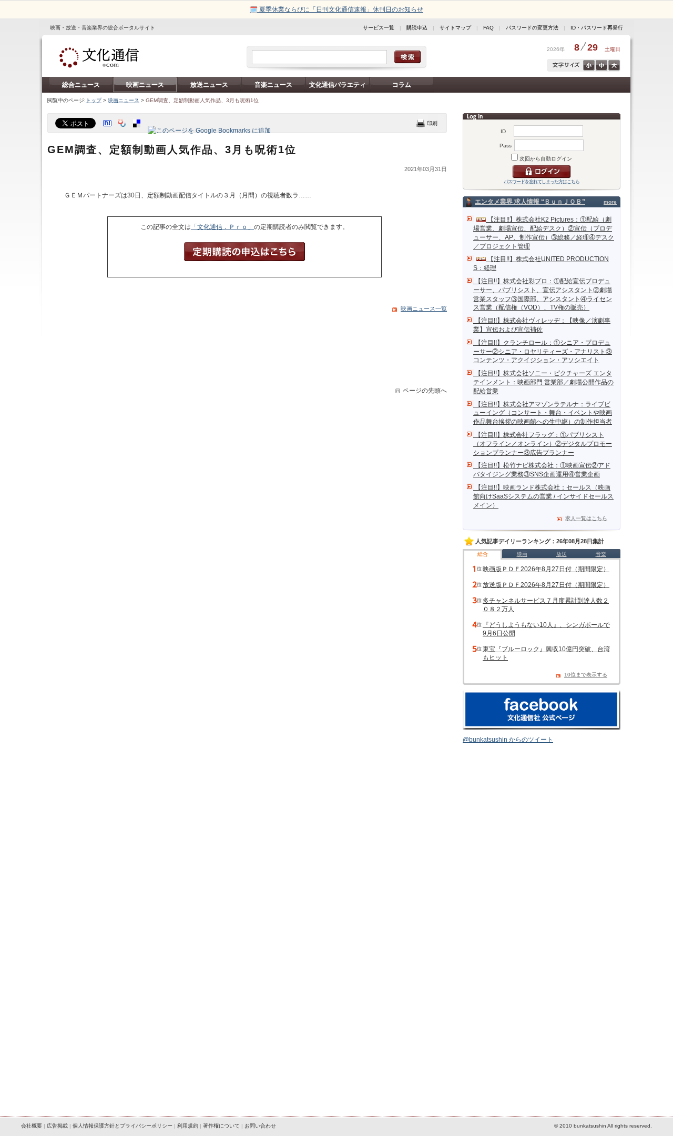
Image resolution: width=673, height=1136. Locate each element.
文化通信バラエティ (337, 84)
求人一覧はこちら (586, 518)
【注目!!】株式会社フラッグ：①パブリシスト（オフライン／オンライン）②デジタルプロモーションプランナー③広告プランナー (542, 443)
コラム (401, 84)
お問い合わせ (260, 1126)
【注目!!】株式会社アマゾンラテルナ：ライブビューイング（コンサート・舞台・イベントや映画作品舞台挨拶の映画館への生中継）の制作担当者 (542, 413)
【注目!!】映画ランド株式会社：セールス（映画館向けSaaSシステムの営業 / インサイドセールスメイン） (543, 496)
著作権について (221, 1126)
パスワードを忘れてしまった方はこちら (541, 181)
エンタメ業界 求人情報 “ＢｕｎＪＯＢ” (530, 201)
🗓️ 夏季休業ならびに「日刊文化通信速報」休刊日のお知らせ (336, 9)
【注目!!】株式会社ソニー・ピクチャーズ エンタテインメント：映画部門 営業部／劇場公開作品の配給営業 (543, 382)
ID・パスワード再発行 (596, 28)
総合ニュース (81, 84)
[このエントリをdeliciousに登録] (137, 130)
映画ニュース (145, 84)
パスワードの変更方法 (532, 28)
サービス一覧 (378, 28)
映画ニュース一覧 (424, 308)
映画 (522, 554)
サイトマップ (455, 28)
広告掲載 (57, 1126)
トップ (93, 100)
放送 (561, 554)
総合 (482, 554)
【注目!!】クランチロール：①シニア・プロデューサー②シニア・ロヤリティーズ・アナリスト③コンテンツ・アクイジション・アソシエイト (542, 351)
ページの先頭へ (425, 390)
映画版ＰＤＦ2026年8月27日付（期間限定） (546, 569)
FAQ (488, 28)
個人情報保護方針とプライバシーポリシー (122, 1126)
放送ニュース (209, 84)
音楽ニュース (273, 84)
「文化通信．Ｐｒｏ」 (222, 227)
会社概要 (31, 1126)
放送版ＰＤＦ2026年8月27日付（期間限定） (546, 585)
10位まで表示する (585, 674)
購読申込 (416, 28)
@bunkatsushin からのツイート (508, 739)
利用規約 (187, 1126)
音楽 (601, 554)
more (610, 202)
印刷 (427, 123)
